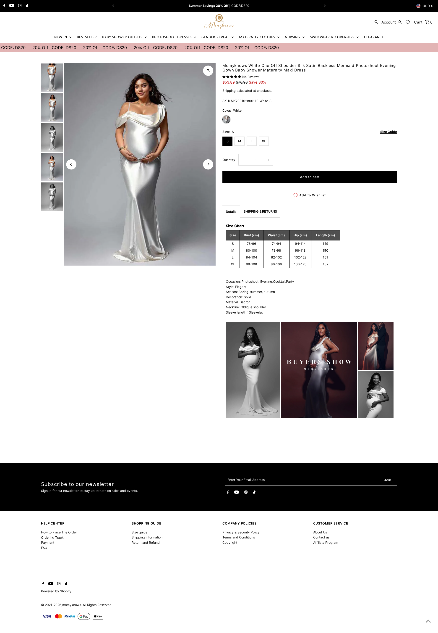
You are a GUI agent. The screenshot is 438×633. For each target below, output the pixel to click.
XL (264, 141)
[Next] (324, 6)
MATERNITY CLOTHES (257, 37)
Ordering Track (52, 537)
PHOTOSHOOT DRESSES (172, 37)
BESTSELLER (87, 37)
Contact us (321, 537)
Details (231, 212)
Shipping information (147, 537)
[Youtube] (11, 6)
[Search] (376, 22)
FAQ (44, 548)
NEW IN (60, 37)
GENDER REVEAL (215, 37)
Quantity (228, 160)
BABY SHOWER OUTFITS (122, 37)
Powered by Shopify (56, 591)
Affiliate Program (325, 542)
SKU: (226, 101)
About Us (320, 532)
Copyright (229, 542)
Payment (47, 542)
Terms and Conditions (238, 537)
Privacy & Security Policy (241, 532)
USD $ (428, 6)
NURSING (292, 37)
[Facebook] (3, 6)
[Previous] (113, 6)
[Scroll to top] (428, 621)
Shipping (229, 90)
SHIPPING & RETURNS (260, 211)
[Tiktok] (26, 6)
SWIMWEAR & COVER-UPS (332, 37)
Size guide (139, 532)
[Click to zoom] (208, 71)
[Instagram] (19, 6)
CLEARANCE (374, 37)
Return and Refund (146, 542)
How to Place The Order (59, 532)
